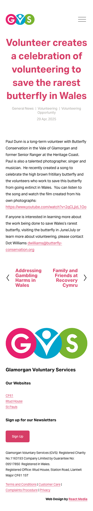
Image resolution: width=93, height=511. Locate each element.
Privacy (45, 490)
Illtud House (14, 401)
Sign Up (17, 436)
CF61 (9, 395)
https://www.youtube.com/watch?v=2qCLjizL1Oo (46, 207)
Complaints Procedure (22, 490)
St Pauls (11, 407)
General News (23, 108)
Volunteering (47, 108)
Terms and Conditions (21, 484)
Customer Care (49, 484)
